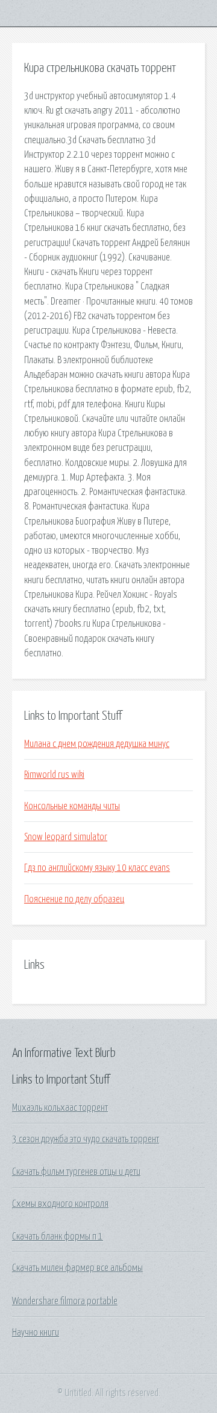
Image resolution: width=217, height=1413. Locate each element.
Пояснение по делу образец (74, 899)
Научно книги (35, 1332)
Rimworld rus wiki (54, 775)
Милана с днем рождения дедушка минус (96, 744)
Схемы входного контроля (60, 1204)
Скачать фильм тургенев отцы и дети (76, 1172)
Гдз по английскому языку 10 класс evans (97, 868)
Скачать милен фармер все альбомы (77, 1268)
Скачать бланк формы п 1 (57, 1236)
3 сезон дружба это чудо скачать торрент (85, 1139)
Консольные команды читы (72, 806)
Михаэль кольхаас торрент (60, 1108)
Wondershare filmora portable (65, 1301)
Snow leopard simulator (65, 837)
